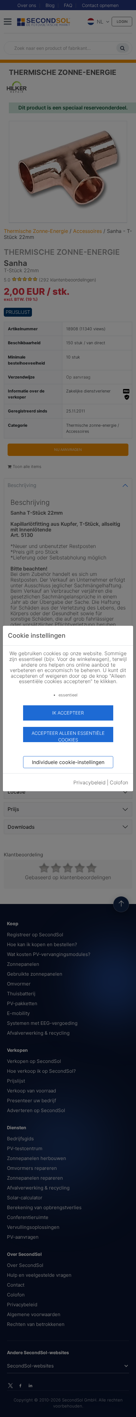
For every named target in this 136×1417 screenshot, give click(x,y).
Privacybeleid (89, 782)
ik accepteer (68, 712)
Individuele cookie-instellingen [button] (68, 762)
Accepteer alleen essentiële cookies (68, 736)
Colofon (119, 782)
